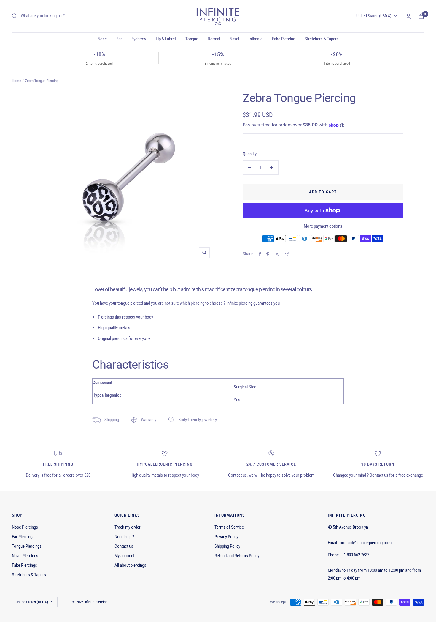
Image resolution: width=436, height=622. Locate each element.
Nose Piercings (25, 527)
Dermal (214, 39)
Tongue (191, 39)
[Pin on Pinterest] (267, 254)
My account (124, 555)
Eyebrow (138, 39)
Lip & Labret (166, 39)
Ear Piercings (23, 536)
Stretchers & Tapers (322, 39)
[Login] (408, 16)
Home (16, 80)
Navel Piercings (25, 555)
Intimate (255, 39)
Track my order (127, 527)
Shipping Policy (227, 546)
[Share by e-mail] (287, 254)
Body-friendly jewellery (197, 419)
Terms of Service (229, 527)
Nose (102, 39)
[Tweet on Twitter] (277, 254)
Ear (119, 39)
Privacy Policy (226, 536)
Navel (234, 39)
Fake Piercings (24, 565)
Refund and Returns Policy (236, 555)
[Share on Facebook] (260, 254)
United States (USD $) (373, 15)
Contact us (123, 546)
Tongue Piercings (27, 546)
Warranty (148, 419)
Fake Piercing (283, 39)
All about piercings (130, 565)
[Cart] (421, 16)
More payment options (323, 226)
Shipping (111, 419)
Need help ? (124, 536)
